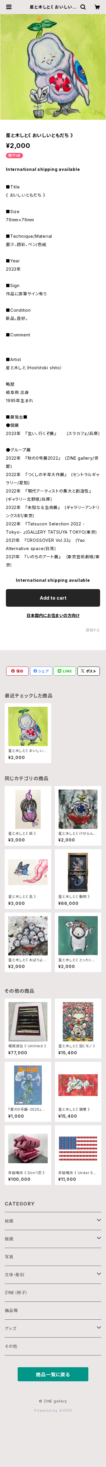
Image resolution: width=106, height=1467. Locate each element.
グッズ (10, 1328)
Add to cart (53, 598)
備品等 (11, 1310)
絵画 (9, 1220)
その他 (11, 1346)
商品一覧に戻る (53, 1374)
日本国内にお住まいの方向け (53, 615)
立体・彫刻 (14, 1274)
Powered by (46, 1410)
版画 (9, 1238)
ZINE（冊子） (16, 1292)
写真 (9, 1256)
